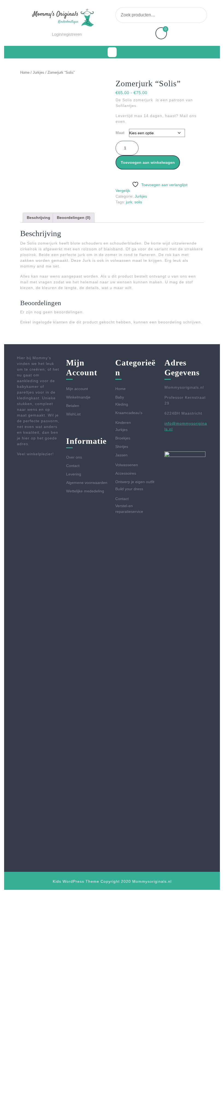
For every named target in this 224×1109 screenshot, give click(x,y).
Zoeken (195, 15)
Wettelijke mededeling (85, 491)
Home (25, 72)
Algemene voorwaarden (86, 482)
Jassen (121, 455)
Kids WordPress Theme (76, 881)
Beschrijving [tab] (38, 217)
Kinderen (123, 422)
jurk (129, 202)
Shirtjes (121, 446)
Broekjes (122, 438)
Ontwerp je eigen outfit (134, 482)
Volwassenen (126, 465)
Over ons (74, 457)
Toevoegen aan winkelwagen (148, 162)
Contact (72, 465)
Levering (73, 474)
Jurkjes (38, 72)
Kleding (121, 404)
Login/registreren (67, 34)
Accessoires (125, 473)
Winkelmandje (78, 397)
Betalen (72, 405)
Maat (120, 132)
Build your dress (129, 489)
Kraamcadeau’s (128, 413)
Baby (119, 397)
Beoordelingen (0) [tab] (73, 217)
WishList (73, 414)
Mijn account (77, 388)
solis (138, 202)
